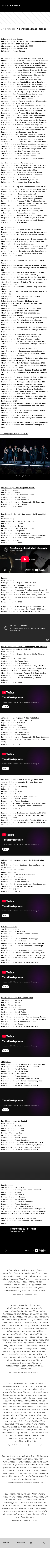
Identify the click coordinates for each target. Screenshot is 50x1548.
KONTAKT (6, 1543)
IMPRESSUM (20, 1543)
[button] (4, 457)
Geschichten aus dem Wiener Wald (17, 998)
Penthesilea (7, 1185)
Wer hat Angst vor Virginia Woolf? (18, 488)
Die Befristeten (9, 927)
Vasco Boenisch (11, 6)
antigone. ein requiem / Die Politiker (20, 718)
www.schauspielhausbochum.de (14, 434)
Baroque (4, 578)
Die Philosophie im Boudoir (14, 1121)
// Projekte (8, 29)
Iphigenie (6, 1062)
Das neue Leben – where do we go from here (22, 780)
